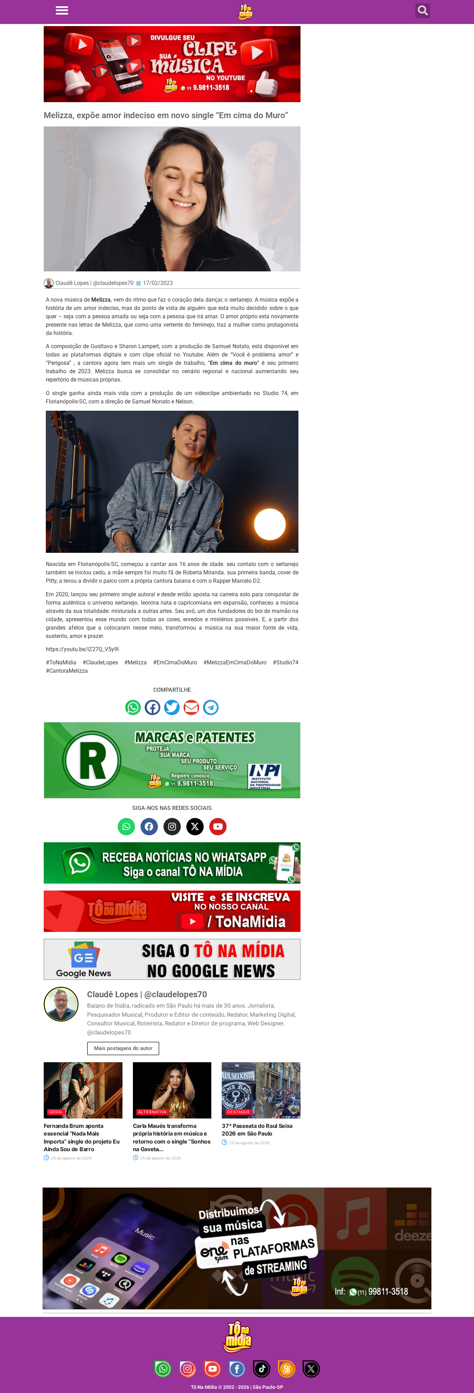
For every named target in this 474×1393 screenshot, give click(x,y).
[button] (62, 10)
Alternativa (152, 1111)
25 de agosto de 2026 (71, 1158)
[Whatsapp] (126, 826)
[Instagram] (172, 826)
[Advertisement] (369, 81)
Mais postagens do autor (123, 1048)
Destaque (238, 1111)
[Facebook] (149, 826)
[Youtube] (218, 826)
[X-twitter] (195, 826)
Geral (56, 1111)
